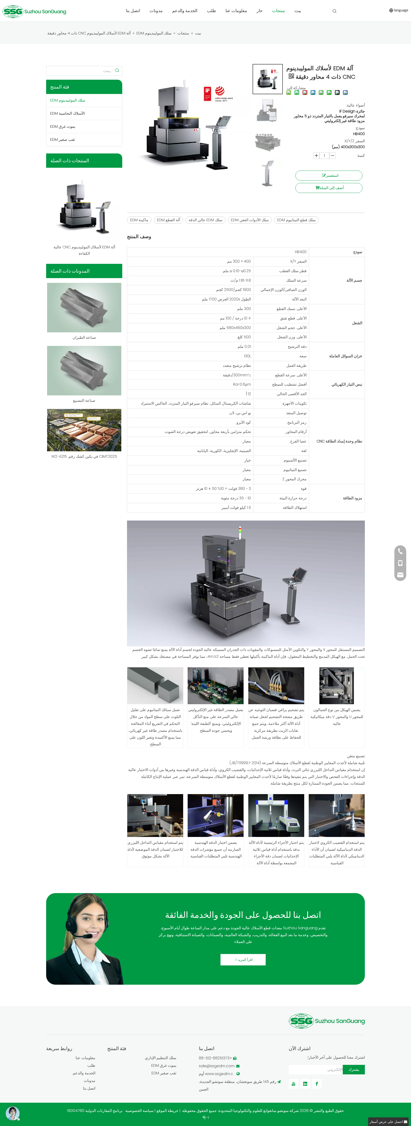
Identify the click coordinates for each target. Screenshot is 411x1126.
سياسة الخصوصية (139, 1110)
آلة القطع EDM (168, 220)
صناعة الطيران (84, 337)
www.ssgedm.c (218, 1074)
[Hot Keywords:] (334, 11)
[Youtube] (293, 1084)
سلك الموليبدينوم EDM (67, 100)
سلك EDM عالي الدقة (205, 220)
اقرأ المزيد (245, 959)
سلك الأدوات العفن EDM (250, 220)
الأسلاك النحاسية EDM (67, 113)
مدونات (89, 1080)
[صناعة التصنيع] (84, 370)
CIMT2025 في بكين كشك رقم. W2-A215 (84, 456)
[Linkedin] (305, 1084)
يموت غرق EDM (62, 126)
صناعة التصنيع (84, 400)
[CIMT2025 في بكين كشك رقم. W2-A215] (84, 430)
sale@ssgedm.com (217, 1066)
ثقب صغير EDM (62, 139)
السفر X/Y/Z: (354, 141)
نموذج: (360, 128)
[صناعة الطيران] (84, 307)
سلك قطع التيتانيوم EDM (296, 220)
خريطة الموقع (167, 1110)
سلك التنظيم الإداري (160, 1058)
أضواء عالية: (355, 105)
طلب (91, 1065)
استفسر (332, 175)
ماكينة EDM (139, 220)
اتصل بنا (89, 1088)
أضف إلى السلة (331, 188)
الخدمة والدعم (84, 1073)
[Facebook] (317, 1084)
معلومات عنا (85, 1058)
